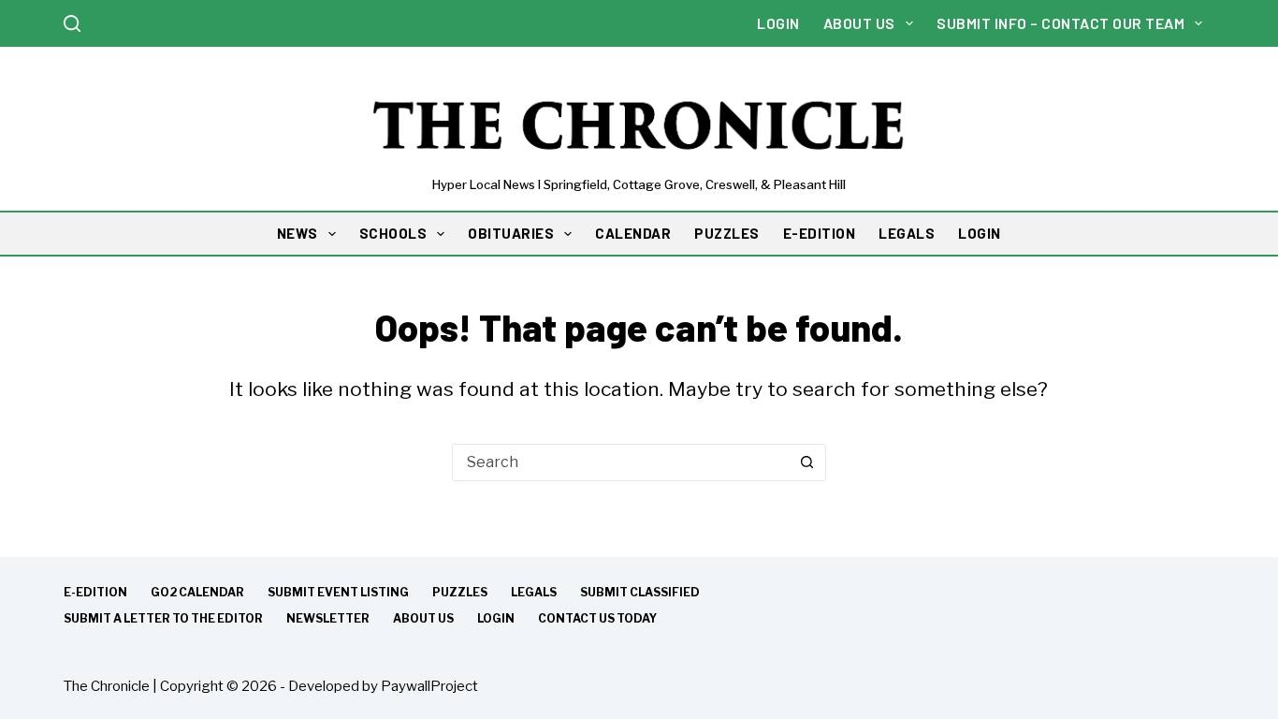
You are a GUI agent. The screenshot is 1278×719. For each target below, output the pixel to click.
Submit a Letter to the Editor (163, 618)
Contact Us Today (597, 618)
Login (778, 23)
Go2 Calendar (197, 592)
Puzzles (459, 592)
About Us (859, 23)
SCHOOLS (393, 233)
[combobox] (621, 462)
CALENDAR (633, 233)
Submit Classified (640, 592)
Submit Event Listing (338, 592)
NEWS (297, 233)
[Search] (72, 23)
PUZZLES (727, 233)
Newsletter (328, 618)
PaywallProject (429, 686)
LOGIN (979, 233)
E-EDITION (819, 233)
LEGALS (907, 233)
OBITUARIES (511, 233)
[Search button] (807, 462)
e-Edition (95, 592)
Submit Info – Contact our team (1060, 23)
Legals (534, 592)
